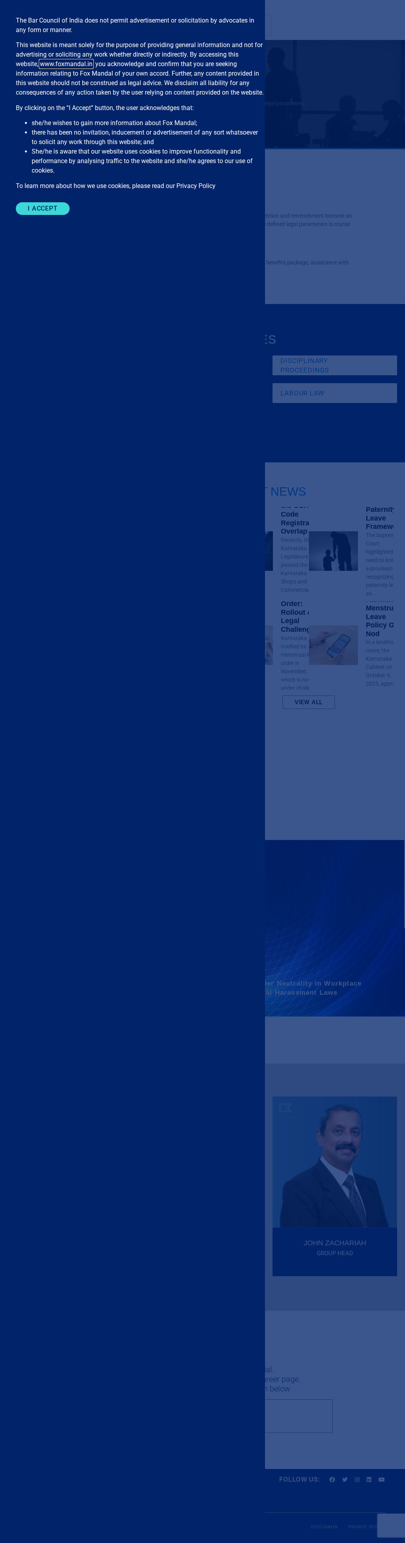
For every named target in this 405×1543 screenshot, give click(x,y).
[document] (202, 771)
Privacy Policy (196, 186)
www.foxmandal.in (66, 64)
